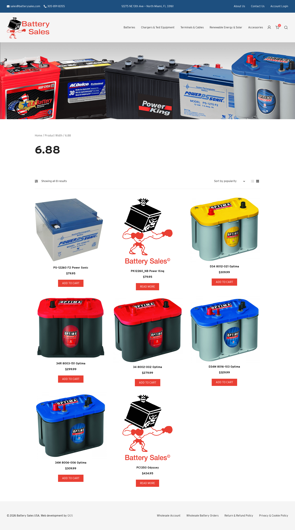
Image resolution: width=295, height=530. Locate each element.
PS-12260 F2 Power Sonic (70, 267)
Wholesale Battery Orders (202, 515)
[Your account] (269, 27)
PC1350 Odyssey (147, 467)
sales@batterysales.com (25, 6)
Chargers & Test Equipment (157, 27)
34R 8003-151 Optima (70, 363)
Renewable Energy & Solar (226, 27)
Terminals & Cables (192, 27)
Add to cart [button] (70, 283)
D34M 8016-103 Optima (224, 366)
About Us (239, 6)
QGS (70, 515)
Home (38, 135)
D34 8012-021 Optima (224, 266)
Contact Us (257, 6)
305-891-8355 (56, 6)
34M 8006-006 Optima (70, 462)
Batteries (129, 27)
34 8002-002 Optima (147, 367)
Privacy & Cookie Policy (273, 515)
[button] (37, 181)
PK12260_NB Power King (147, 271)
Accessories (255, 27)
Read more (147, 286)
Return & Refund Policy (238, 515)
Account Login (279, 6)
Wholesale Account (168, 515)
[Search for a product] (286, 27)
